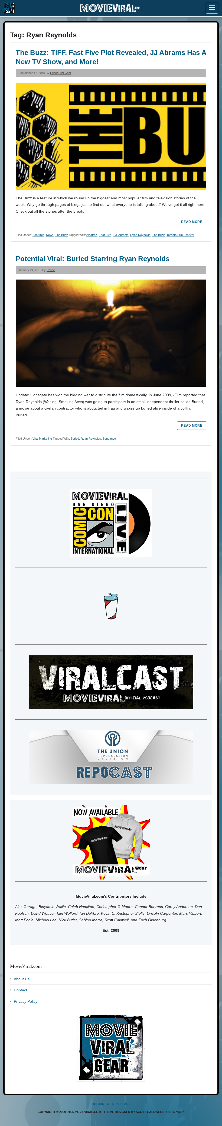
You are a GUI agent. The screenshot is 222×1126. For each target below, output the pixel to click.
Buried (75, 438)
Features (38, 234)
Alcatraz (91, 234)
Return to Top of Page (111, 1103)
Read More (191, 222)
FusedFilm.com (60, 72)
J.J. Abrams (121, 234)
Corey (51, 270)
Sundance (109, 438)
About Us (22, 979)
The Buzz (61, 234)
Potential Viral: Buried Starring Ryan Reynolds (92, 259)
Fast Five (105, 234)
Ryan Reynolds (140, 234)
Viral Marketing (42, 438)
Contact (20, 990)
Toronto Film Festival (180, 234)
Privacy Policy (25, 1001)
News (50, 234)
